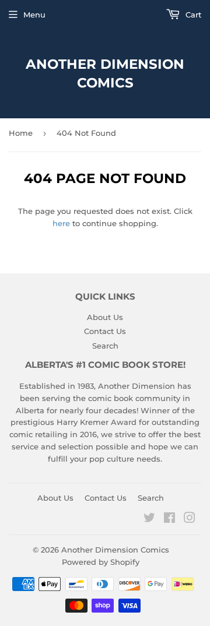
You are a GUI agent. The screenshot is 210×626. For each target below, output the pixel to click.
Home (21, 133)
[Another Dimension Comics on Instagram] (189, 519)
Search (105, 345)
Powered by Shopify (100, 562)
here (61, 223)
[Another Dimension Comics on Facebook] (169, 519)
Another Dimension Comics (105, 73)
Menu (34, 14)
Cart (192, 14)
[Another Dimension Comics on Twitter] (149, 519)
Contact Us (105, 331)
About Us (105, 317)
